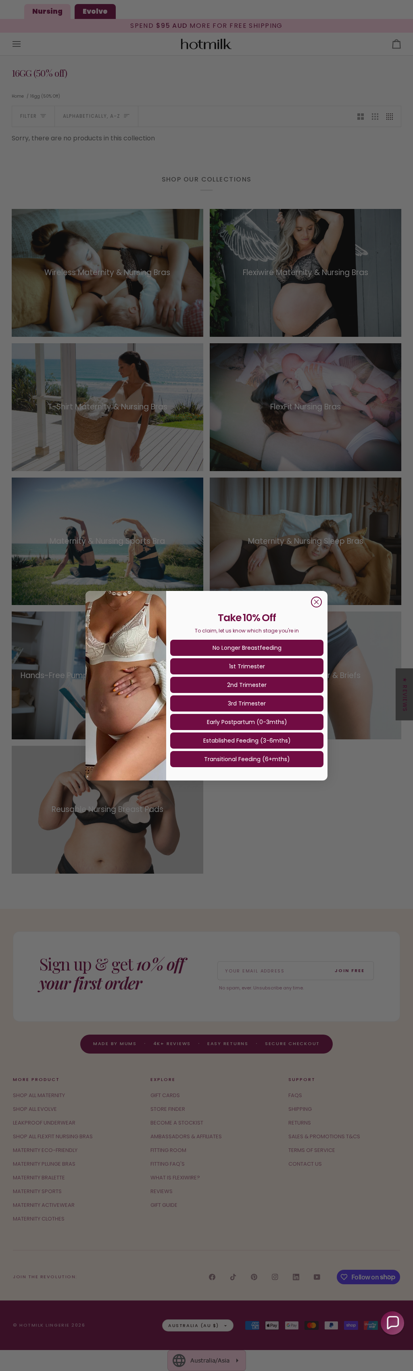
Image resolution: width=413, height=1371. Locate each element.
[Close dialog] (316, 602)
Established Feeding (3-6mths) (247, 741)
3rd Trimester (247, 703)
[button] (392, 1323)
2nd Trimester (247, 685)
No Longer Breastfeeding (247, 648)
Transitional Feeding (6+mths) (247, 759)
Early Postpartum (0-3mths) (247, 722)
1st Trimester (247, 666)
